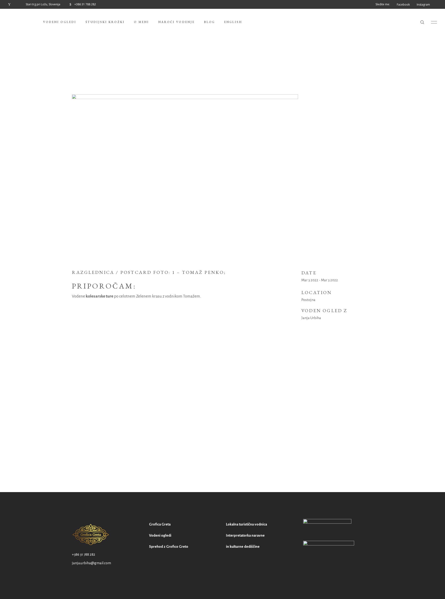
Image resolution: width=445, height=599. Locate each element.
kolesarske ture (99, 296)
